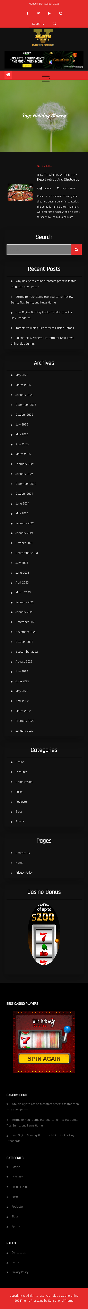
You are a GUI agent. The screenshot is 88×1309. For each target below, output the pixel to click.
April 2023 (22, 582)
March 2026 (23, 385)
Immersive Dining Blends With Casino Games (45, 328)
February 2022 (25, 721)
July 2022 (22, 671)
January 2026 (24, 395)
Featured (21, 772)
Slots (19, 811)
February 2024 (25, 523)
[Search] (54, 23)
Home (19, 863)
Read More (67, 217)
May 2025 (22, 434)
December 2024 (26, 484)
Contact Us (23, 853)
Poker (19, 792)
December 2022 (26, 622)
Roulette (47, 166)
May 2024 (22, 513)
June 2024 (22, 503)
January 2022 (24, 731)
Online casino (24, 782)
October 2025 (24, 415)
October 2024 (24, 494)
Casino (20, 762)
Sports (20, 821)
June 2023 (22, 573)
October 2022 (24, 642)
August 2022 (24, 661)
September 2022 (27, 652)
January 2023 (24, 612)
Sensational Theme (60, 1301)
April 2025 (22, 444)
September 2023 (27, 553)
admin (48, 188)
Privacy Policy (24, 873)
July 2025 (22, 424)
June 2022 (22, 681)
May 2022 (22, 691)
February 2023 (25, 602)
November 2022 (26, 632)
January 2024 (24, 533)
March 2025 (23, 454)
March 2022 (23, 711)
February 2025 (25, 464)
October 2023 (24, 543)
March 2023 (23, 592)
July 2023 (22, 563)
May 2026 (22, 375)
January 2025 (24, 474)
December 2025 (26, 405)
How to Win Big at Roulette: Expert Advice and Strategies (58, 177)
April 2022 (22, 701)
